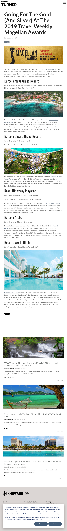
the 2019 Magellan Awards (47, 69)
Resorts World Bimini (11, 293)
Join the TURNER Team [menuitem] (31, 502)
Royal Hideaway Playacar (52, 203)
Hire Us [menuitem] (5, 502)
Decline (55, 523)
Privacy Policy (55, 514)
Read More (60, 380)
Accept (41, 523)
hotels (7, 42)
